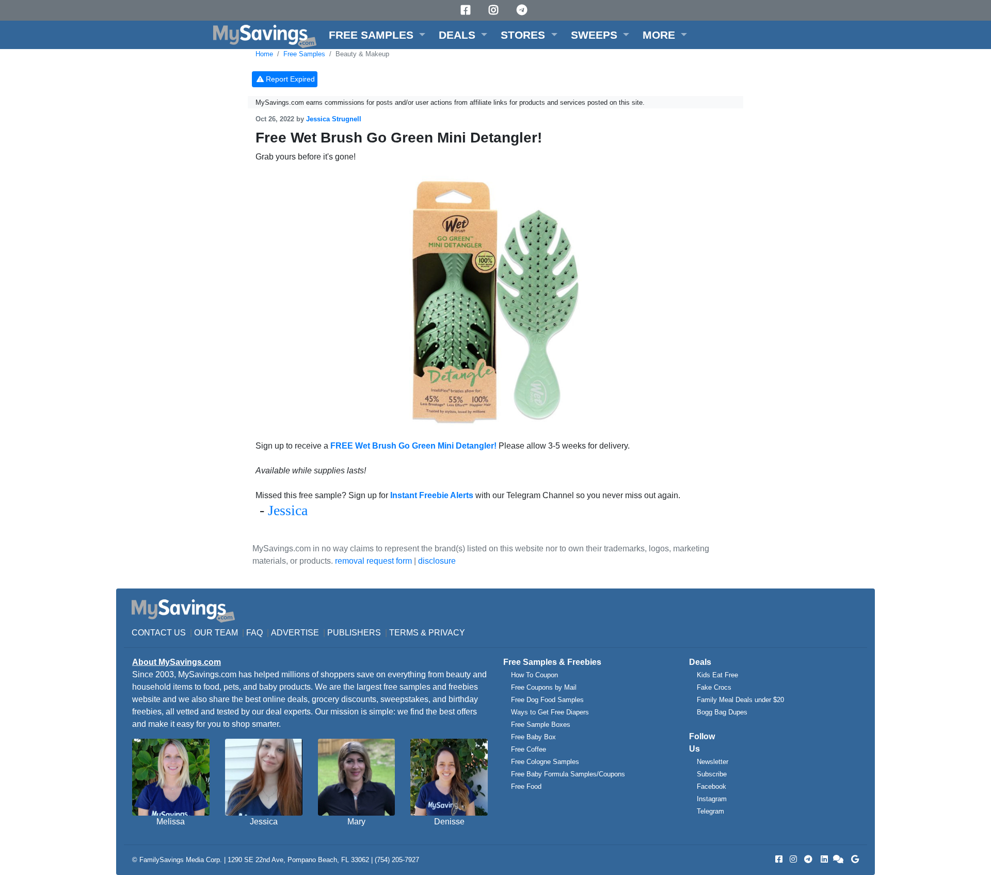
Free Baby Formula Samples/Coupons (568, 774)
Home (264, 54)
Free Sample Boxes (540, 724)
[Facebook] (467, 10)
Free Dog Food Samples (547, 700)
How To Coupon (534, 675)
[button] (377, 35)
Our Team (216, 632)
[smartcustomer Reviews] (838, 859)
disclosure (437, 560)
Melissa (170, 821)
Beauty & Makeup (362, 54)
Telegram (710, 811)
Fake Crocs (714, 687)
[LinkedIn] (823, 859)
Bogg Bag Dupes (722, 712)
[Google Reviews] (853, 859)
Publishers (354, 632)
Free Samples (304, 54)
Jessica (288, 510)
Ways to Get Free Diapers (550, 712)
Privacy (446, 632)
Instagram (712, 799)
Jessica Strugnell (333, 119)
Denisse (449, 821)
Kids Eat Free (717, 675)
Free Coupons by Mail (544, 687)
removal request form (373, 560)
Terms (404, 632)
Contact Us (159, 632)
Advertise (295, 632)
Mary (356, 821)
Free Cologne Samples (545, 762)
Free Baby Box (533, 737)
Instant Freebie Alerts (431, 495)
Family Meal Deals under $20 (740, 700)
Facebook (711, 786)
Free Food (526, 786)
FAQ (254, 632)
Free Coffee (528, 749)
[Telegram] (523, 10)
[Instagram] (495, 10)
